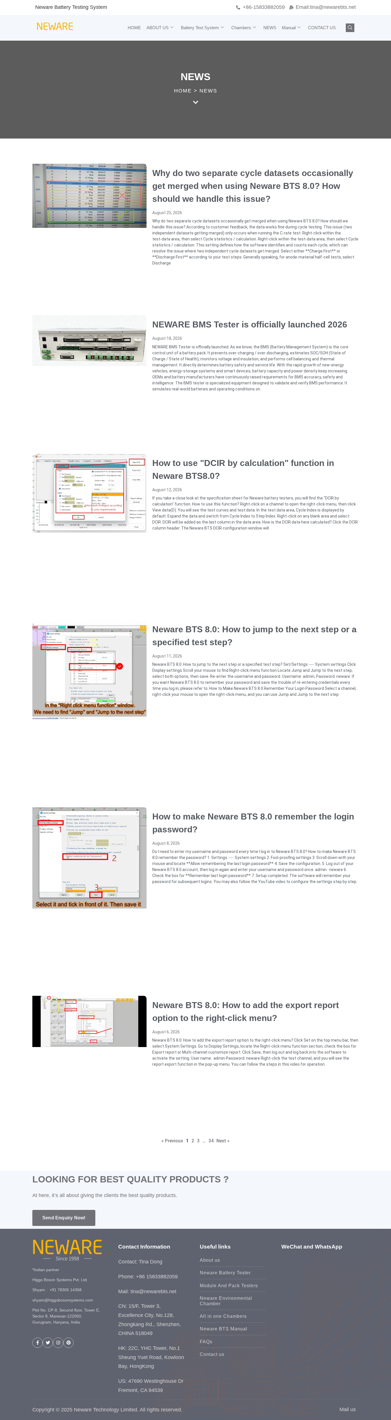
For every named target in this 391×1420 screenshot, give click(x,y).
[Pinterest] (68, 1343)
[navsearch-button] (350, 27)
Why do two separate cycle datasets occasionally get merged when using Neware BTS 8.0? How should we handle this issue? (252, 186)
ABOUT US (158, 27)
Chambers (241, 27)
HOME (134, 27)
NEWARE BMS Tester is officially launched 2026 (249, 324)
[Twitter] (48, 1343)
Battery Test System (200, 27)
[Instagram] (58, 1343)
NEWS (269, 27)
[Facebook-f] (37, 1343)
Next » (223, 1140)
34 (211, 1140)
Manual (289, 27)
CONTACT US (322, 27)
